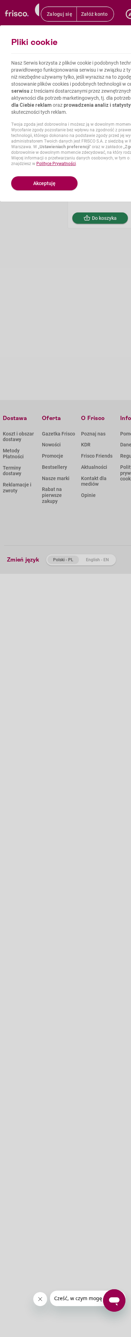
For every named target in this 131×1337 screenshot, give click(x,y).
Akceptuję (44, 183)
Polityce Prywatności (56, 163)
